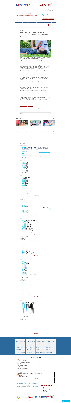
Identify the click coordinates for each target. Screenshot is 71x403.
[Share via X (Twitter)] (22, 111)
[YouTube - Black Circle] (54, 378)
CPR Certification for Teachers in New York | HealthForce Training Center (22, 128)
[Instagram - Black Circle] (54, 382)
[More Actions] (50, 145)
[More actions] (50, 30)
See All (54, 118)
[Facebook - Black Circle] (54, 372)
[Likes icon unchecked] (22, 157)
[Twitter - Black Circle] (54, 374)
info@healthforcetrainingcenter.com (48, 389)
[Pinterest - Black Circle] (54, 380)
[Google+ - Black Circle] (54, 376)
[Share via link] (26, 111)
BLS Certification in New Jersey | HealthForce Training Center (48, 128)
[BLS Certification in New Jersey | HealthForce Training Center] (49, 123)
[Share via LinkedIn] (24, 111)
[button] (20, 22)
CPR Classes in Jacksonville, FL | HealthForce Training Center (35, 128)
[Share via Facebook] (20, 111)
